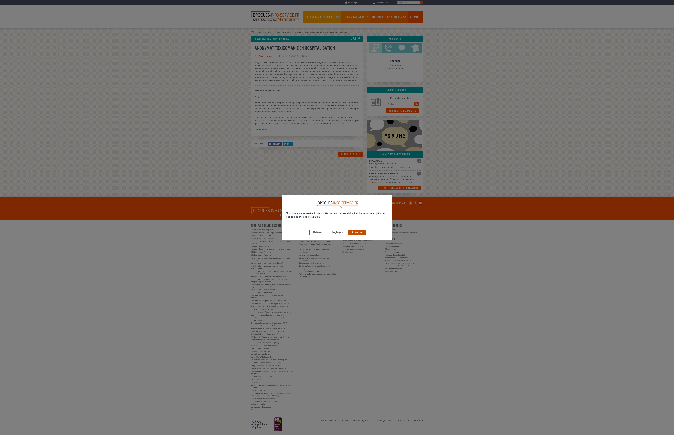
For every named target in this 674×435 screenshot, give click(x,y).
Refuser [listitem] (317, 232)
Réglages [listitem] (337, 232)
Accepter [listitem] (357, 232)
